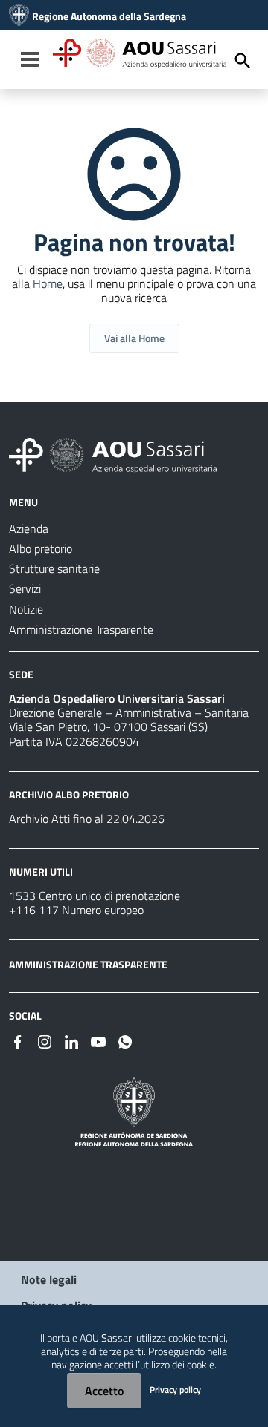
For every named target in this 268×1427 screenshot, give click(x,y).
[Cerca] (242, 61)
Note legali (49, 1279)
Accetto (104, 1391)
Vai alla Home (134, 338)
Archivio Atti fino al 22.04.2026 (87, 818)
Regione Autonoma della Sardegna (109, 16)
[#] (18, 1040)
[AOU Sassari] (19, 16)
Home (48, 283)
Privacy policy (175, 1389)
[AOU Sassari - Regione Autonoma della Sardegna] (113, 454)
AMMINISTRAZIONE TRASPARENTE (88, 964)
